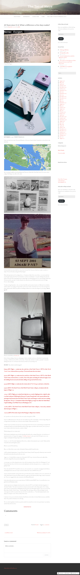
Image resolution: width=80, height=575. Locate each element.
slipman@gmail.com (62, 182)
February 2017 (63, 135)
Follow (60, 38)
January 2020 (62, 113)
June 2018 (62, 123)
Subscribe (61, 201)
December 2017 (63, 129)
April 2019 (62, 115)
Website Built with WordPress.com (10, 568)
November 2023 (63, 96)
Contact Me (35, 16)
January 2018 (62, 127)
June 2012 (62, 137)
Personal (36, 524)
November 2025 (63, 87)
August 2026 (62, 81)
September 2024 (63, 93)
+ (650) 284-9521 (61, 180)
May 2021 (62, 106)
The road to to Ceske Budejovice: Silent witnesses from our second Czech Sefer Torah (67, 62)
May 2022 (62, 101)
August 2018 (62, 121)
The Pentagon (34, 384)
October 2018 (62, 118)
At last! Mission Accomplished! (66, 66)
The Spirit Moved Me (64, 53)
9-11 (44, 524)
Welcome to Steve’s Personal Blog (56, 16)
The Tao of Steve (40, 6)
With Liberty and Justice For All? (43, 532)
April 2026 (62, 84)
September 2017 (63, 133)
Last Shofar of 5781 (9, 532)
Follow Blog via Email (63, 24)
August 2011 (62, 138)
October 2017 (62, 132)
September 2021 (63, 102)
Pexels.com (32, 133)
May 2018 (62, 124)
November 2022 (63, 98)
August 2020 (62, 109)
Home (43, 16)
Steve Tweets (61, 150)
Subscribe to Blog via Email (64, 186)
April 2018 (62, 126)
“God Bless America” (26, 436)
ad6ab (19, 27)
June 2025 (62, 92)
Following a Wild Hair (64, 50)
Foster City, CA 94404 (62, 179)
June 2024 (62, 95)
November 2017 (63, 130)
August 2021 (62, 104)
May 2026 (62, 82)
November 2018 (63, 116)
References (26, 16)
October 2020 (62, 107)
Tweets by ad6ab (61, 153)
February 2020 (63, 112)
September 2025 (63, 90)
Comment (46, 554)
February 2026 (63, 85)
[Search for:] (67, 73)
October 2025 (62, 88)
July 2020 (61, 110)
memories (47, 524)
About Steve (17, 16)
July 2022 (61, 99)
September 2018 (63, 119)
